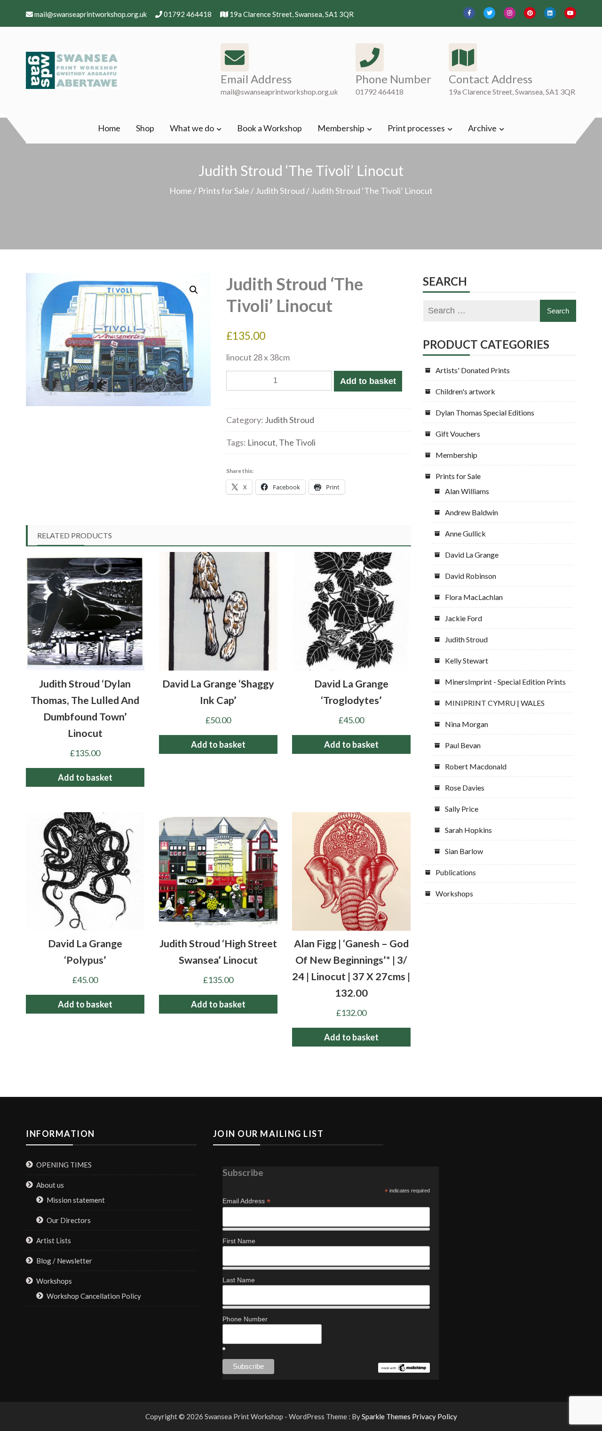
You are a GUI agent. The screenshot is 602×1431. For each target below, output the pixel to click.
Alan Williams (467, 491)
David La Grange (472, 554)
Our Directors (69, 1220)
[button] (193, 289)
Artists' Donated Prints (473, 370)
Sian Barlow (464, 851)
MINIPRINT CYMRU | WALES (495, 702)
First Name (238, 1241)
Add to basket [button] (85, 777)
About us (50, 1185)
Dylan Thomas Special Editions (485, 412)
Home (109, 128)
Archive (482, 128)
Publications (456, 872)
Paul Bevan (463, 745)
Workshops (454, 893)
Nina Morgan (466, 723)
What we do (192, 128)
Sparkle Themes (386, 1416)
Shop (145, 128)
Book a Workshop (269, 128)
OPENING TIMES (64, 1164)
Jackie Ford (463, 618)
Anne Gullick (465, 533)
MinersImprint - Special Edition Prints (505, 681)
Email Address (246, 1201)
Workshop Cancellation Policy (94, 1296)
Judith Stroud (280, 190)
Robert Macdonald (476, 766)
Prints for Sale (223, 190)
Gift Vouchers (458, 433)
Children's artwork (465, 391)
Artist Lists (53, 1240)
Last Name (238, 1280)
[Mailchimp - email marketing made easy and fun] (404, 1368)
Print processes (416, 128)
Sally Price (461, 808)
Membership (340, 128)
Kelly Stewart (466, 660)
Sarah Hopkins (468, 829)
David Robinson (470, 575)
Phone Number (245, 1319)
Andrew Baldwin (471, 512)
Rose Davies (464, 787)
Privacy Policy (434, 1416)
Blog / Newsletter (64, 1260)
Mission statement (76, 1200)
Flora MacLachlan (474, 596)
